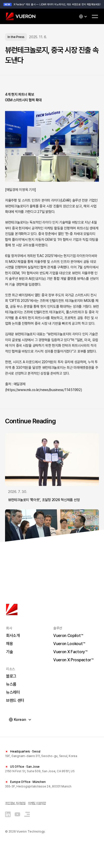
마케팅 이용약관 (37, 803)
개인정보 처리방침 (15, 803)
